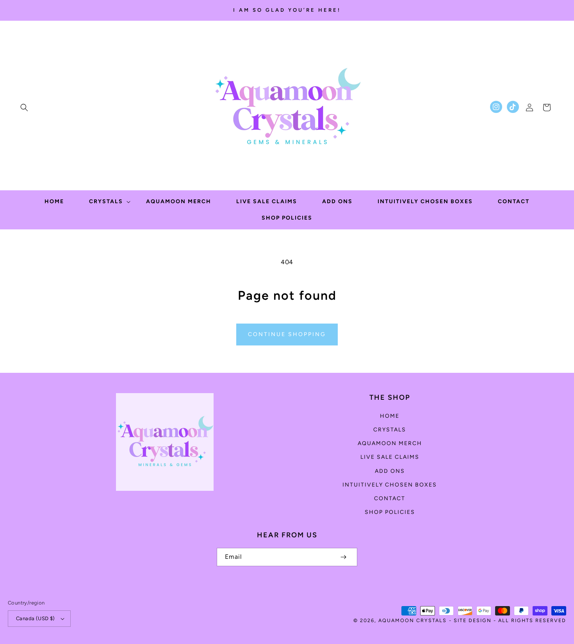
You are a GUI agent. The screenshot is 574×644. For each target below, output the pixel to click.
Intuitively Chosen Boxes (389, 484)
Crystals (389, 429)
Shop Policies (390, 512)
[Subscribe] (343, 557)
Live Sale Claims (389, 457)
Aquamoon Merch (390, 443)
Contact (389, 498)
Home (389, 416)
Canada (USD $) (35, 618)
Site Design (473, 620)
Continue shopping (287, 334)
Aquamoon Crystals (412, 620)
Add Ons (390, 471)
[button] (24, 107)
